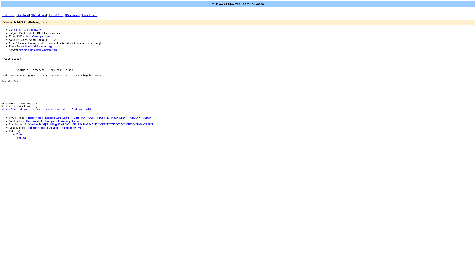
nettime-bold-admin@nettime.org (38, 49)
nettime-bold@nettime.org (36, 46)
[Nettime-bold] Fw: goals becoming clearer (53, 121)
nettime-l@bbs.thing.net (27, 29)
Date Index (72, 15)
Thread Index (89, 15)
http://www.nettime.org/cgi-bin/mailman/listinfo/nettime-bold (46, 109)
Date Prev (8, 15)
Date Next (23, 15)
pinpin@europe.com (37, 36)
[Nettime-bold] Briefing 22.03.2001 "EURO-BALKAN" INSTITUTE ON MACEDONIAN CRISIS (89, 117)
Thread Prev (38, 15)
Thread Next (56, 15)
